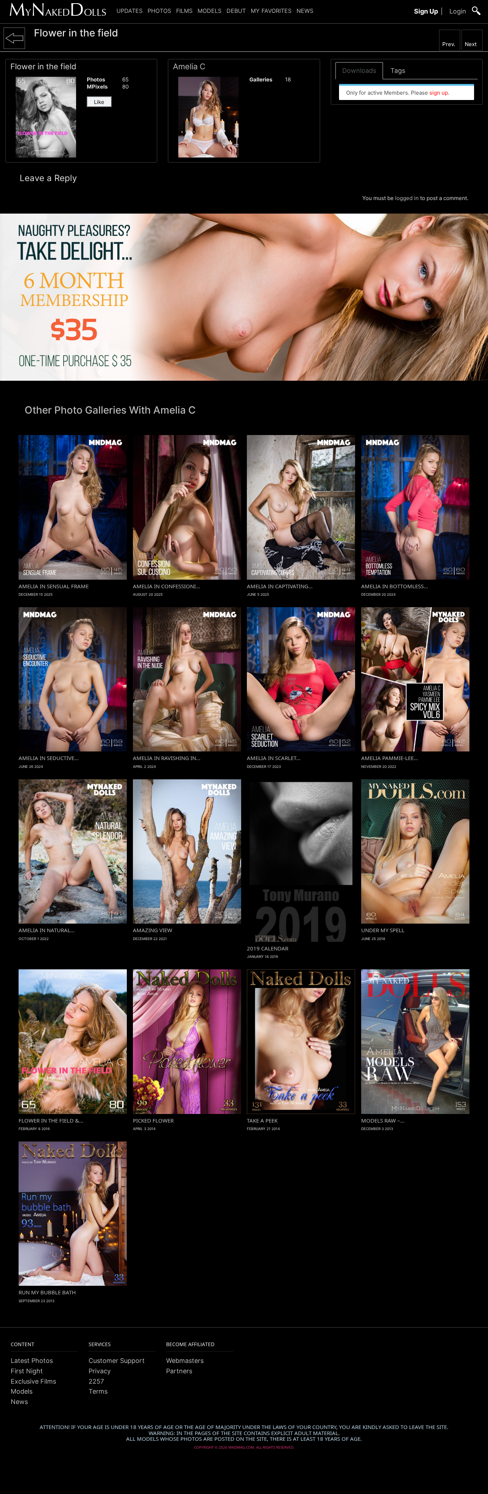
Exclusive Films (33, 1381)
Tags (397, 70)
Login (457, 11)
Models (209, 10)
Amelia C (189, 66)
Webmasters (185, 1360)
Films (184, 10)
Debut (236, 10)
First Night (27, 1371)
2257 (96, 1381)
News (305, 10)
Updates (129, 10)
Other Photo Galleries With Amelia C (110, 410)
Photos (159, 10)
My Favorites (271, 10)
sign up (438, 92)
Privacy (100, 1371)
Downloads (359, 70)
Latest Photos (32, 1360)
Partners (179, 1371)
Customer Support (117, 1360)
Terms (98, 1391)
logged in (407, 198)
